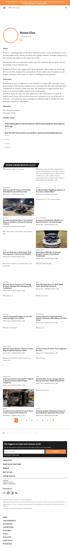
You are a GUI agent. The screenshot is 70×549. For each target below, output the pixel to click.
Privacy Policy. (15, 455)
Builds (5, 408)
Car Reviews (8, 527)
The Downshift (9, 521)
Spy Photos (8, 524)
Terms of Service (7, 455)
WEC (37, 187)
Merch (6, 468)
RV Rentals (7, 544)
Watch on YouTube (12, 464)
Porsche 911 (6, 187)
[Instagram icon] (8, 493)
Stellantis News (41, 218)
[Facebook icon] (12, 493)
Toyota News (40, 314)
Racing (5, 218)
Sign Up (56, 451)
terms (60, 504)
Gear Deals (7, 540)
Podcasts (7, 537)
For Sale (5, 314)
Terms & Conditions (9, 484)
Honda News (39, 250)
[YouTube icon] (4, 493)
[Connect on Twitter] (21, 40)
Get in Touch (9, 476)
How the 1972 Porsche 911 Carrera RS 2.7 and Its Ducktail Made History (33, 133)
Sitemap (5, 480)
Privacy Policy (24, 1)
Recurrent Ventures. (12, 499)
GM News (5, 282)
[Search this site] (66, 8)
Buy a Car (7, 472)
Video (5, 534)
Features (7, 530)
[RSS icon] (16, 493)
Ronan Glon (6, 194)
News (4, 250)
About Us (7, 460)
